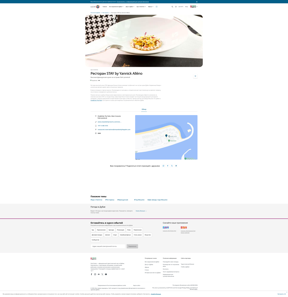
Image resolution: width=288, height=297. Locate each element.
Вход (186, 6)
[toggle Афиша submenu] (152, 6)
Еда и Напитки (140, 6)
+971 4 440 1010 (103, 126)
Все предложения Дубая (115, 6)
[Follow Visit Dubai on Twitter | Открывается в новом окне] (102, 274)
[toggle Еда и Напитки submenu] (145, 6)
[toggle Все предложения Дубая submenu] (122, 6)
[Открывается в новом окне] (167, 165)
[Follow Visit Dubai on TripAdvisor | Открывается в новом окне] (99, 274)
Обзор (144, 109)
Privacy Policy (186, 288)
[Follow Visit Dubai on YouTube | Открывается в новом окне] (106, 274)
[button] (282, 294)
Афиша (150, 6)
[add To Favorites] (195, 76)
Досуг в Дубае (129, 6)
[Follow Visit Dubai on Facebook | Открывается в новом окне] (91, 274)
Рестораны (105, 13)
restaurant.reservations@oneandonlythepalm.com (111, 129)
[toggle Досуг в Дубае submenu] (133, 6)
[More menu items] (156, 6)
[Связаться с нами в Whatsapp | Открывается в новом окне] (163, 165)
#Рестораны (109, 200)
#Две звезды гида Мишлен (157, 200)
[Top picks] (176, 6)
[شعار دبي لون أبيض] (94, 259)
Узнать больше (140, 211)
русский (181, 6)
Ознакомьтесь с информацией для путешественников (133, 1)
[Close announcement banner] (196, 2)
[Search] (172, 7)
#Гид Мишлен (139, 200)
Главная (105, 6)
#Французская (122, 200)
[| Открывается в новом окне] (95, 274)
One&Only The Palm (96, 100)
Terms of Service (193, 288)
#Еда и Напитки (96, 200)
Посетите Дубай (95, 13)
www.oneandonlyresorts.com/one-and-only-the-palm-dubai (110, 122)
